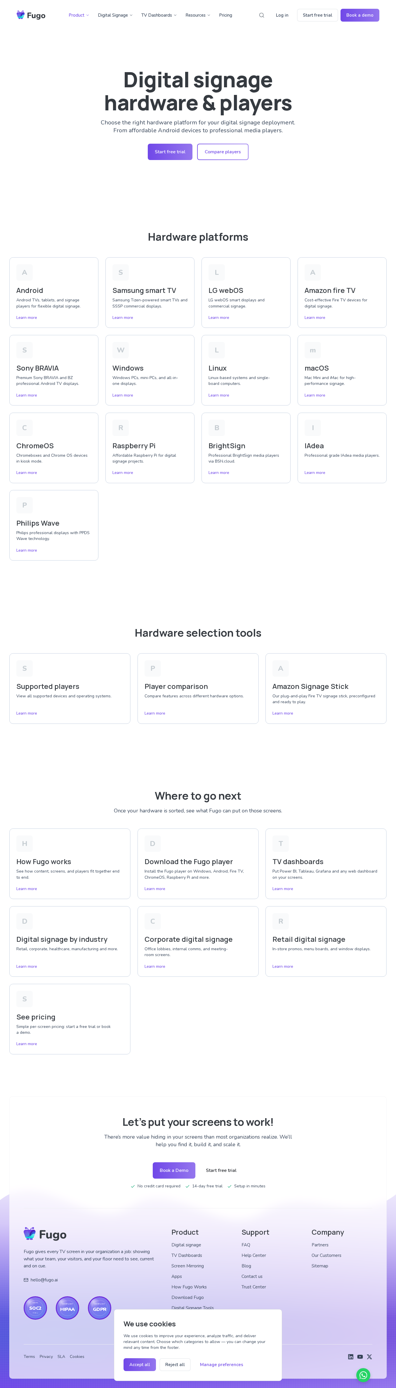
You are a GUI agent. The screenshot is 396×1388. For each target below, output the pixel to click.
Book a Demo (174, 1170)
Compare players (223, 152)
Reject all (175, 1365)
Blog (246, 1266)
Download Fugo (187, 1297)
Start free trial (317, 15)
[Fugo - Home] (31, 15)
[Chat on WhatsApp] (363, 1375)
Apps (176, 1276)
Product (76, 15)
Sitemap (320, 1266)
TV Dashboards (156, 15)
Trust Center (254, 1287)
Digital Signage (113, 15)
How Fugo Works (189, 1287)
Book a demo (360, 15)
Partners (320, 1245)
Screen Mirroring (187, 1266)
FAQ (246, 1245)
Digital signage (186, 1245)
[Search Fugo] (262, 15)
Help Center (254, 1255)
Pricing (225, 15)
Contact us (252, 1276)
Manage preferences (221, 1365)
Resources (195, 15)
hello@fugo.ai (44, 1280)
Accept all (139, 1365)
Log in (282, 15)
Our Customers (326, 1255)
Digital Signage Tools (192, 1308)
